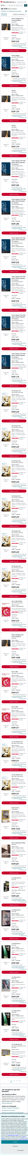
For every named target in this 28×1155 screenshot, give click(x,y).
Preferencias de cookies (13, 1135)
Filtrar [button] (4, 14)
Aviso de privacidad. (23, 1139)
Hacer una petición (7, 1103)
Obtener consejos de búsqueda (10, 1108)
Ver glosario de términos (8, 1110)
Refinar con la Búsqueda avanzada (11, 11)
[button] (22, 47)
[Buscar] (25, 5)
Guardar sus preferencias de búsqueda (12, 1112)
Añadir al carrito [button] (14, 50)
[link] (26, 11)
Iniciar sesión (20, 2)
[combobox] (16, 5)
